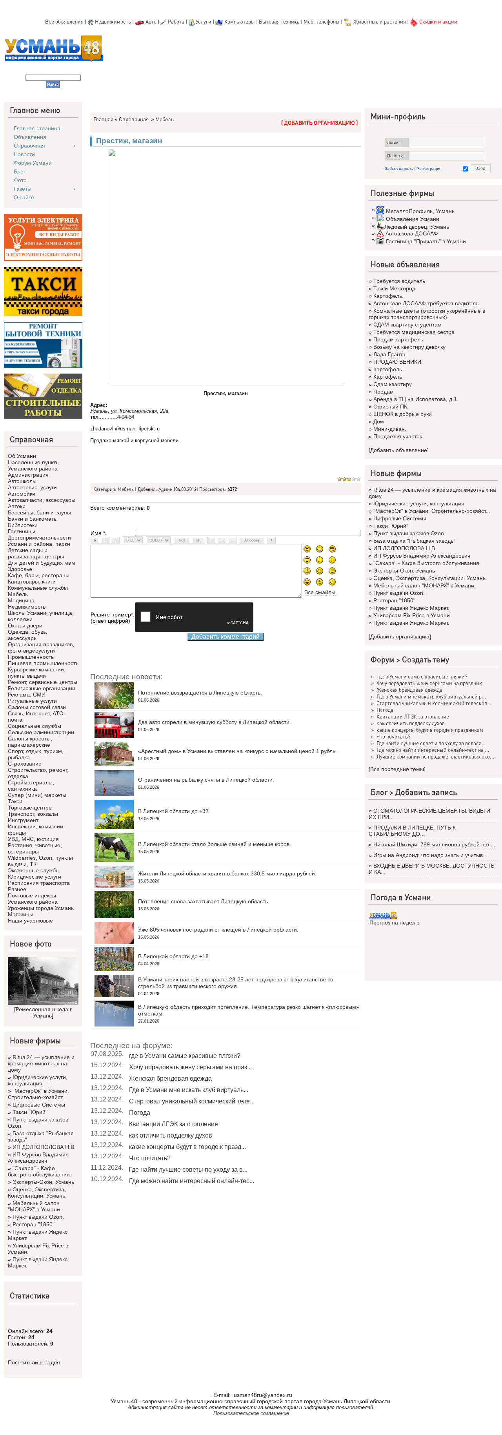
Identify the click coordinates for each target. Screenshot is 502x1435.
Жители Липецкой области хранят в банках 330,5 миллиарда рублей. (227, 873)
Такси (15, 801)
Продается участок (397, 436)
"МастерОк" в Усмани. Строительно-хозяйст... (38, 1094)
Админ (165, 489)
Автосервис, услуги (32, 487)
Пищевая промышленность (43, 663)
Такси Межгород (394, 288)
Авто (151, 21)
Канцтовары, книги (32, 581)
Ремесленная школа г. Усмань (44, 1012)
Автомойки (21, 493)
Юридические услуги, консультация (37, 1080)
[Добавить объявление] (399, 450)
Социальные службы (34, 726)
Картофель (387, 369)
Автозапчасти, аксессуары (41, 500)
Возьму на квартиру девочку (409, 347)
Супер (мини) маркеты (37, 795)
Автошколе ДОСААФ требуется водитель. (426, 303)
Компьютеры (239, 21)
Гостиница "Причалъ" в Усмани (426, 241)
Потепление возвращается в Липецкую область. (200, 692)
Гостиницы (21, 531)
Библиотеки (23, 525)
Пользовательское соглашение (251, 1413)
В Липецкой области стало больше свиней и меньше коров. (214, 844)
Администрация (28, 475)
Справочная (134, 118)
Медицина (21, 600)
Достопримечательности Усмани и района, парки (39, 540)
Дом (378, 421)
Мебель (18, 594)
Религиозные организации (41, 688)
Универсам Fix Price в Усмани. (412, 615)
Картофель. (388, 296)
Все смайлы (319, 592)
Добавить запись (426, 792)
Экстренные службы (34, 870)
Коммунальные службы (38, 588)
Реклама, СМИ (26, 694)
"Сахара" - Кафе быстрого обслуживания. (39, 1171)
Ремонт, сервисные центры (42, 682)
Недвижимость (113, 21)
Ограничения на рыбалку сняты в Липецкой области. (206, 780)
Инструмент (23, 820)
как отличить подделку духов (170, 1135)
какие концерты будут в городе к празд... (187, 1146)
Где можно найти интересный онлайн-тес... (191, 1181)
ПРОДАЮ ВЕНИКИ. (398, 362)
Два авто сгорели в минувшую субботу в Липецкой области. (214, 722)
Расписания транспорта (39, 883)
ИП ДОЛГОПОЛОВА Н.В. (44, 1147)
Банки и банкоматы (33, 519)
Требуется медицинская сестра (414, 332)
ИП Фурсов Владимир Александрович (38, 1157)
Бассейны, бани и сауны (39, 512)
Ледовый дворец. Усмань (416, 227)
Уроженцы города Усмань (41, 908)
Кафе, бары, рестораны (38, 575)
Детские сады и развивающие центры (36, 553)
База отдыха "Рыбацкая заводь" (414, 541)
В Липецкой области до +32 (173, 811)
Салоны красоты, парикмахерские (30, 741)
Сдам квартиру (392, 384)
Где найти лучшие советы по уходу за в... (188, 1169)
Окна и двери (25, 625)
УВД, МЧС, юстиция (33, 839)
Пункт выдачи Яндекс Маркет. (411, 608)
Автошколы (22, 481)
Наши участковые (30, 920)
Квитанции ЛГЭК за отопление (173, 1124)
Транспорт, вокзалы (33, 814)
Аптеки (16, 506)
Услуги (204, 21)
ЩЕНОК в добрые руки (402, 414)
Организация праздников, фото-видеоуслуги (41, 647)
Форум (382, 659)
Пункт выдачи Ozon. (38, 1217)
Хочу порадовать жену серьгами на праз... (190, 1067)
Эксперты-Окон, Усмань (43, 1182)
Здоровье (20, 569)
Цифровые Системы (39, 1104)
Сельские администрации (41, 732)
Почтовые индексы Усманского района (33, 898)
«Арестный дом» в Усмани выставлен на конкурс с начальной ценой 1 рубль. (237, 751)
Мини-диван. (389, 429)
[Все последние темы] (397, 769)
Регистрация (429, 168)
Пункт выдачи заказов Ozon (408, 533)
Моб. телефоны (322, 21)
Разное (17, 889)
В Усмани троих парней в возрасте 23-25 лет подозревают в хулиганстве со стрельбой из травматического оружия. (235, 982)
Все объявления (64, 21)
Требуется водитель (399, 281)
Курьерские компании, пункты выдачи (36, 672)
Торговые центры (30, 807)
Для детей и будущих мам (41, 563)
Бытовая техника (279, 21)
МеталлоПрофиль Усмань (420, 211)
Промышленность (31, 657)
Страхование (25, 763)
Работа (176, 21)
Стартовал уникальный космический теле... (192, 1101)
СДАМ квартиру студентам (407, 324)
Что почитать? (150, 1158)
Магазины (20, 914)
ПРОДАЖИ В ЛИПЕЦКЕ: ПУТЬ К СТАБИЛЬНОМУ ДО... (412, 830)
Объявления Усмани (412, 219)
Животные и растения (379, 21)
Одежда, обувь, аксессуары (27, 635)
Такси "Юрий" (30, 1112)
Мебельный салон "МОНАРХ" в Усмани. (35, 1206)
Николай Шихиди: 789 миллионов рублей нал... (434, 844)
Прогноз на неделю (394, 922)
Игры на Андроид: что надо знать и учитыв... (430, 855)
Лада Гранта (389, 354)
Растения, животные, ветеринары (35, 848)
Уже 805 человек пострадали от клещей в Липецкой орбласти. (218, 929)
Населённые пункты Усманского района (34, 465)
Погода (139, 1112)
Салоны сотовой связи (37, 707)
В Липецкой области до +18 (173, 956)
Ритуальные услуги (32, 701)
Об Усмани (22, 456)
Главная (103, 118)
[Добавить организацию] (400, 636)
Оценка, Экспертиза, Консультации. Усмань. (37, 1192)
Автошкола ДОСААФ (412, 233)
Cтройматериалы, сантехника (31, 785)
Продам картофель (398, 339)
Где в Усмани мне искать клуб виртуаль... (188, 1090)
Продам (383, 391)
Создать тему (425, 659)
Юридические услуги (34, 876)
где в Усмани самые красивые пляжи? (184, 1055)
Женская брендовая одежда (170, 1078)
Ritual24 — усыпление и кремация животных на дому (41, 1063)
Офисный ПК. (391, 406)
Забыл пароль (399, 168)
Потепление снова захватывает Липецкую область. (203, 901)
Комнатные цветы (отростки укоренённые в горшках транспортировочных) (427, 314)
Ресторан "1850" (34, 1224)
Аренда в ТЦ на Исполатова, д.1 (415, 399)
